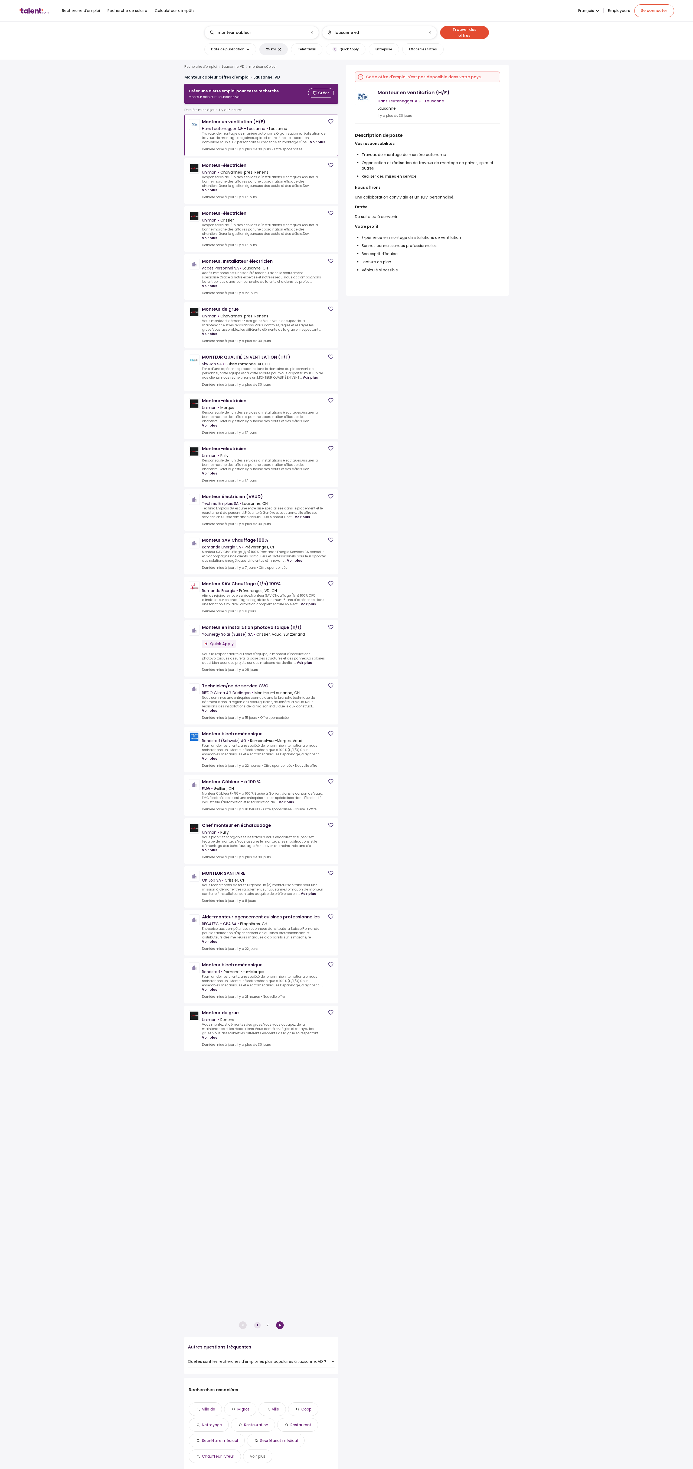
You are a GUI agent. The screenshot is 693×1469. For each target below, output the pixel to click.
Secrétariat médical (279, 1440)
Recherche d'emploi (200, 66)
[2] (280, 1325)
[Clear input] (311, 32)
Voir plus (317, 142)
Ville (275, 1409)
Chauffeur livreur (218, 1456)
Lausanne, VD (233, 66)
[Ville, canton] (375, 32)
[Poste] (257, 32)
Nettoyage (212, 1425)
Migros (243, 1409)
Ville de (208, 1409)
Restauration (256, 1425)
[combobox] (261, 32)
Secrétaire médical (220, 1440)
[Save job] (331, 121)
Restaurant (300, 1425)
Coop (306, 1409)
